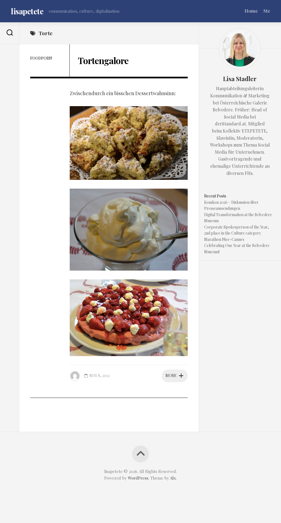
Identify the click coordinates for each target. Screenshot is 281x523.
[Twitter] (9, 59)
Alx (173, 478)
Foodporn (41, 58)
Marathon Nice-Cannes (224, 239)
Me (266, 10)
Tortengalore (103, 60)
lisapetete (27, 11)
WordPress (138, 478)
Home (251, 10)
